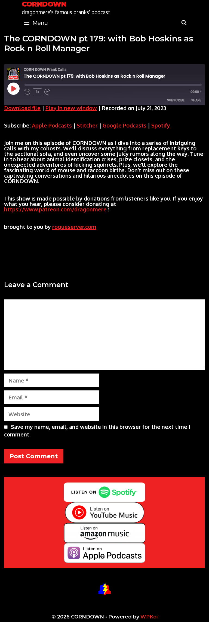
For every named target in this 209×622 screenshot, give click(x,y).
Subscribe (176, 100)
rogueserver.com (74, 226)
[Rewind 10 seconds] (27, 92)
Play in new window (71, 107)
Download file (22, 107)
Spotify (160, 125)
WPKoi (149, 617)
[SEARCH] (184, 23)
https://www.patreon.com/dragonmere (55, 209)
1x (37, 92)
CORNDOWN (44, 4)
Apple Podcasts (52, 125)
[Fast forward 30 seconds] (49, 92)
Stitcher (87, 125)
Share (196, 100)
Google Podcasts (124, 125)
